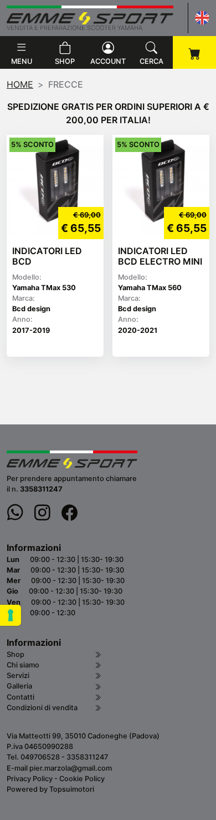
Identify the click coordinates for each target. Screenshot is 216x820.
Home (20, 84)
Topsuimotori (71, 789)
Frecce (65, 84)
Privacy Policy (30, 779)
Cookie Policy (82, 779)
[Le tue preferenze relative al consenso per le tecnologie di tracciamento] (10, 615)
